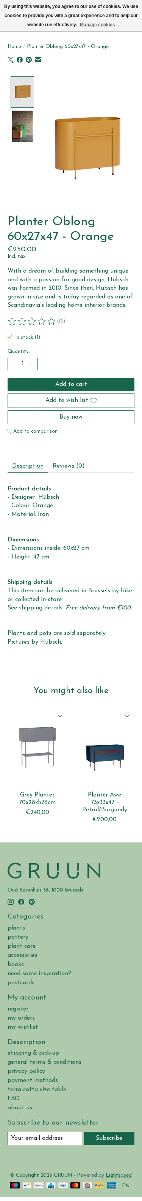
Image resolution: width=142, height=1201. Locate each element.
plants (16, 928)
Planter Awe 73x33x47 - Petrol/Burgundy (104, 802)
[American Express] (112, 1186)
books (16, 964)
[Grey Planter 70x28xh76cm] (37, 747)
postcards (21, 983)
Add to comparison (35, 431)
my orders (21, 1018)
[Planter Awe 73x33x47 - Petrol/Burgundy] (105, 747)
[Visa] (63, 1186)
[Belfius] (39, 1186)
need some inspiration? (39, 974)
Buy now (71, 417)
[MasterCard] (75, 1186)
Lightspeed (119, 1175)
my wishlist (23, 1027)
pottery (18, 937)
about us (20, 1108)
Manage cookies (97, 24)
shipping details (40, 608)
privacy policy (26, 1071)
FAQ (14, 1099)
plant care (22, 946)
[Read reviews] (32, 321)
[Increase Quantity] (31, 364)
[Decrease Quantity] (15, 364)
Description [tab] (28, 466)
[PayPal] (100, 1186)
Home (14, 46)
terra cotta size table (37, 1090)
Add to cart (71, 384)
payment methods (33, 1080)
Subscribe (109, 1138)
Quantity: (19, 351)
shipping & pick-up (33, 1053)
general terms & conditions (44, 1062)
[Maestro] (15, 1186)
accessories (22, 955)
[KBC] (51, 1186)
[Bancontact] (27, 1186)
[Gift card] (87, 1186)
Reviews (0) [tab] (69, 466)
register (18, 1009)
